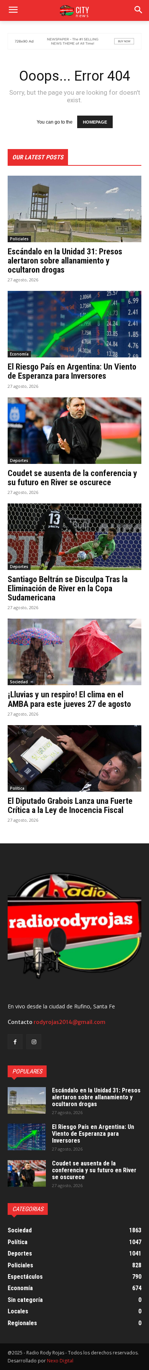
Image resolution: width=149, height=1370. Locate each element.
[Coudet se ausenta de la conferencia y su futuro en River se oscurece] (74, 430)
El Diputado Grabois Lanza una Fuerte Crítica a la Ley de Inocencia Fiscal (70, 805)
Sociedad (19, 681)
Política (17, 788)
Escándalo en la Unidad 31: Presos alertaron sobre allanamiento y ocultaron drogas (65, 261)
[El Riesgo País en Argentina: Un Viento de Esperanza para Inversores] (74, 324)
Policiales (19, 238)
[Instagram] (33, 1041)
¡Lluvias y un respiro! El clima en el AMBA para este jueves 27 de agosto (69, 699)
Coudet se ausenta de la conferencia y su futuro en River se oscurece (72, 477)
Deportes (19, 460)
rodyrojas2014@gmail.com (69, 1022)
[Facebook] (15, 1041)
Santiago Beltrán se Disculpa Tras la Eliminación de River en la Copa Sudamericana (68, 588)
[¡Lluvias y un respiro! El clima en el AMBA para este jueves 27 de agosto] (74, 652)
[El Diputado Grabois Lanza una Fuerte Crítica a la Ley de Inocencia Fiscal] (74, 758)
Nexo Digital (60, 1360)
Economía (19, 354)
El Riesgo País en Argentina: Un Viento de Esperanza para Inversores (72, 371)
